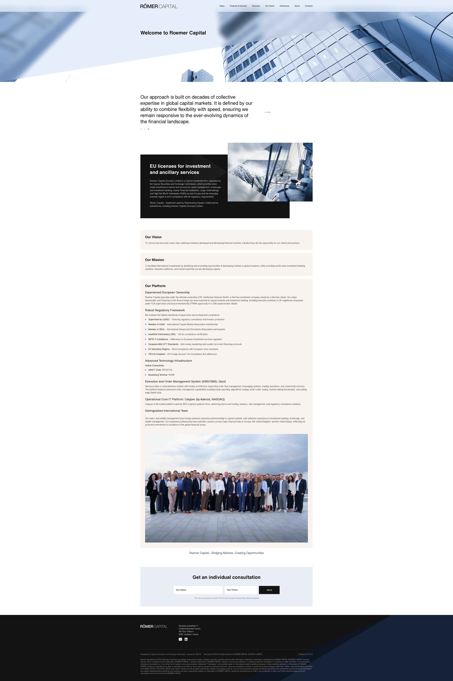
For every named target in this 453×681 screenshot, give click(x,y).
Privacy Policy (240, 598)
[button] (267, 112)
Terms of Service (252, 598)
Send (269, 590)
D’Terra (310, 654)
